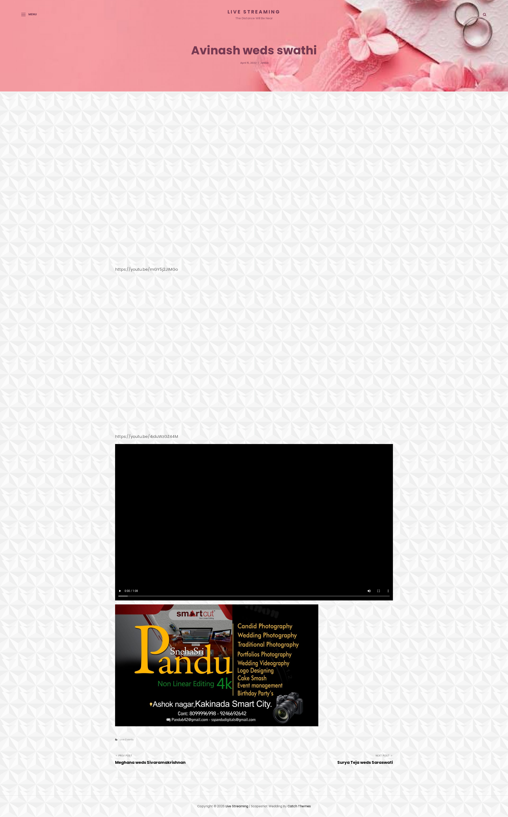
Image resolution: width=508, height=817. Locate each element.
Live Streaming (254, 12)
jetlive (264, 63)
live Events (127, 739)
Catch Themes (299, 806)
